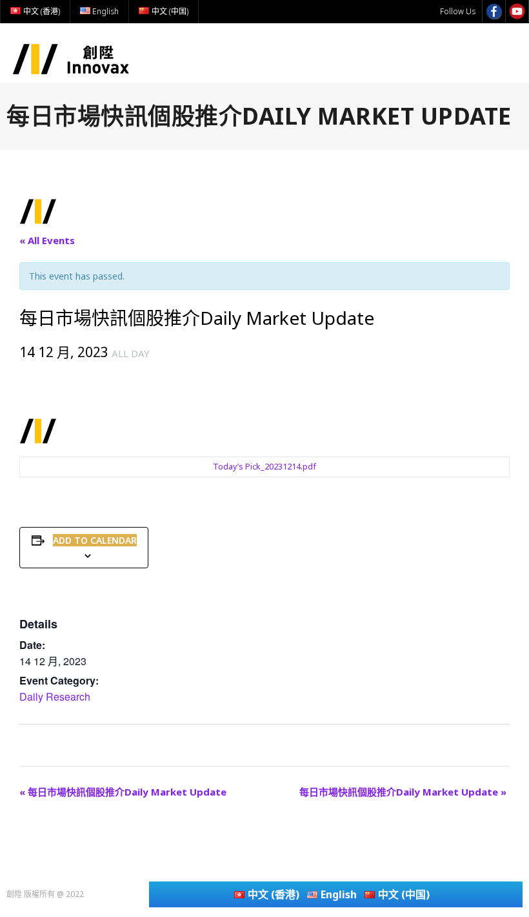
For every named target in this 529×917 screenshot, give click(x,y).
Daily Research (54, 696)
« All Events (47, 240)
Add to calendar (95, 540)
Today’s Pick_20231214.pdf (264, 466)
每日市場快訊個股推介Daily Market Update (122, 791)
